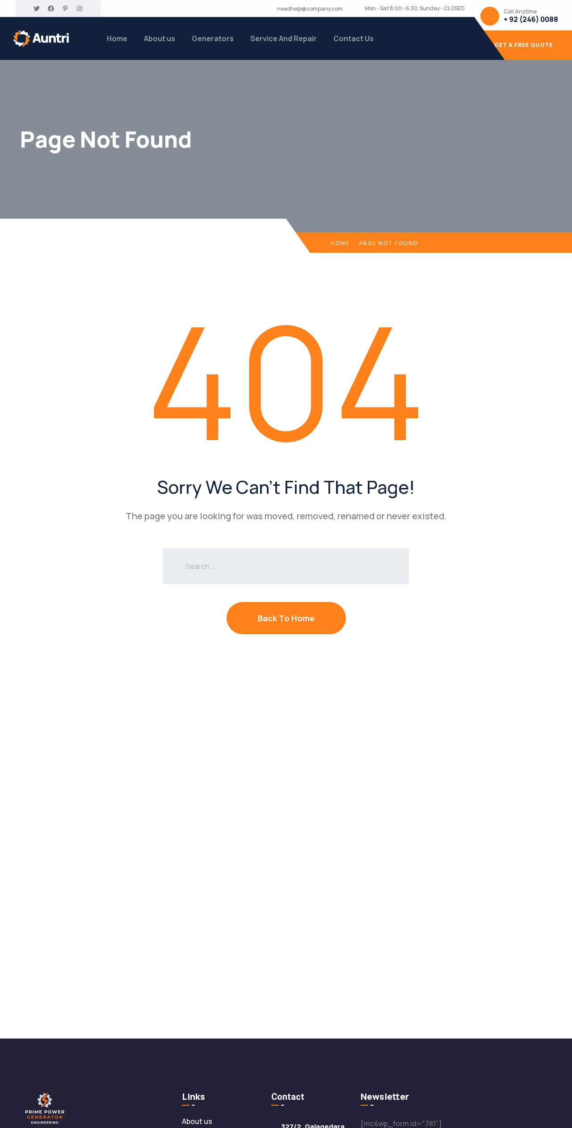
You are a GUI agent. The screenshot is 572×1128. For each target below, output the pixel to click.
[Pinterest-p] (65, 8)
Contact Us (353, 38)
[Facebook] (51, 8)
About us (159, 38)
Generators (213, 38)
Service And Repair (283, 38)
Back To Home (286, 618)
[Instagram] (79, 8)
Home (117, 38)
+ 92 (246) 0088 (531, 19)
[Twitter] (37, 8)
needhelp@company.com (310, 9)
